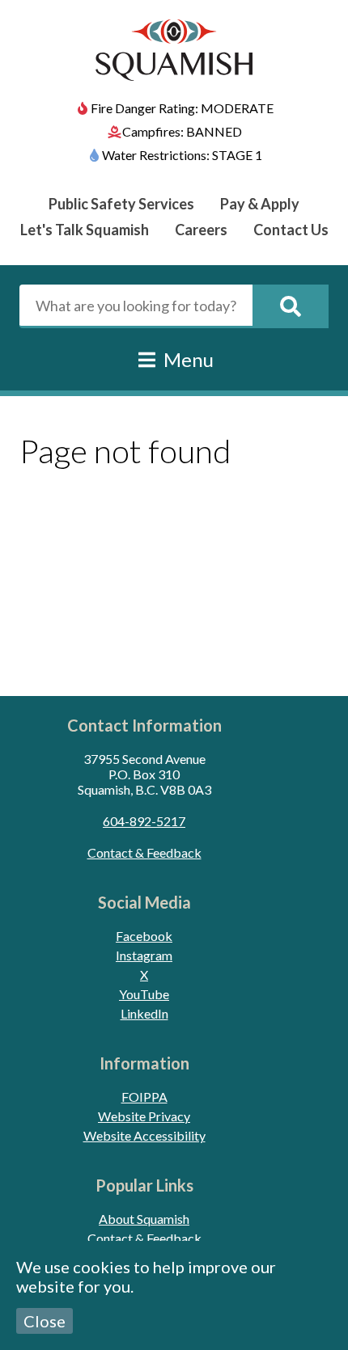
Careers (201, 229)
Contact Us (291, 229)
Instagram (144, 955)
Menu (186, 359)
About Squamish (144, 1218)
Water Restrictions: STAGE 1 (182, 154)
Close (44, 1321)
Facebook (144, 935)
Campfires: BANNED (182, 131)
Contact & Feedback (144, 852)
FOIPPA (144, 1096)
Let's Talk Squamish (84, 229)
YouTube (144, 994)
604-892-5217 (144, 821)
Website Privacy (144, 1116)
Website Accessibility (144, 1135)
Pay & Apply (259, 204)
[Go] (291, 306)
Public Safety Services (121, 204)
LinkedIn (144, 1013)
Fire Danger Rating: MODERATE (182, 108)
